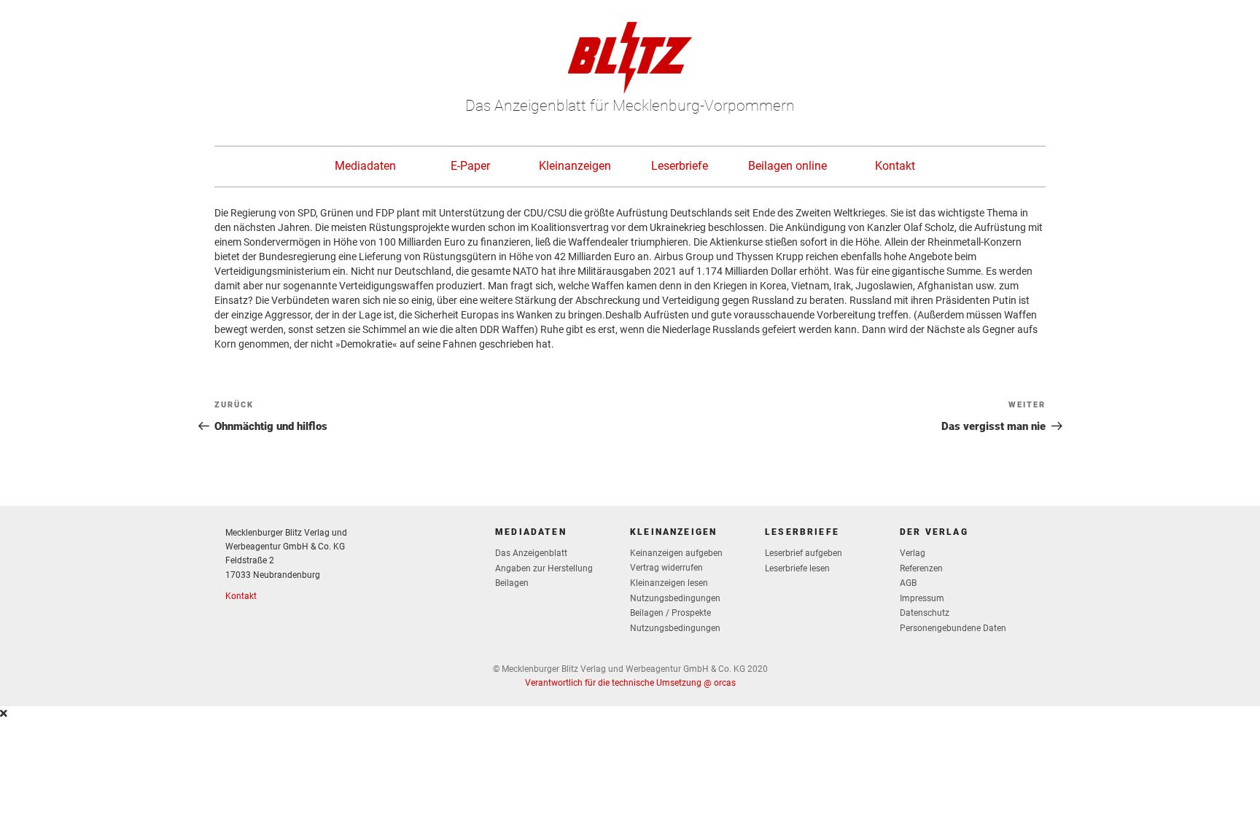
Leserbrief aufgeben (803, 553)
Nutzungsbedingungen (675, 598)
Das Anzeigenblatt (531, 553)
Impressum (922, 598)
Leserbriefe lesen (797, 568)
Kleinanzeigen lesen (669, 583)
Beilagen (512, 583)
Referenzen (921, 568)
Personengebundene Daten (953, 628)
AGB (908, 583)
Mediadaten (365, 166)
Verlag (912, 553)
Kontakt (895, 166)
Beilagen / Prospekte (670, 613)
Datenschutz (924, 613)
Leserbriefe (679, 166)
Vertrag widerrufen (666, 568)
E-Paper (470, 166)
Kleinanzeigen (575, 166)
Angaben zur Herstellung (544, 568)
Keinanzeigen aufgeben (676, 553)
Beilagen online (787, 166)
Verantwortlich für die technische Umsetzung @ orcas (630, 683)
